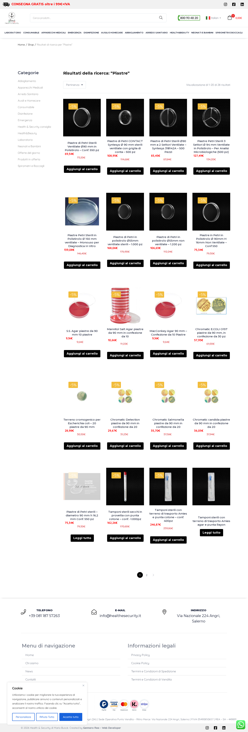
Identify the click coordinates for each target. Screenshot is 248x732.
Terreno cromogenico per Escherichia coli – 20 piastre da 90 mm (82, 423)
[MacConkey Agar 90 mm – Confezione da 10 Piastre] (168, 306)
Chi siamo (31, 663)
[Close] (83, 685)
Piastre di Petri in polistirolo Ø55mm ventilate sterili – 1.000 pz (125, 240)
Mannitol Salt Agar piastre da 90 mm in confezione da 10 (125, 332)
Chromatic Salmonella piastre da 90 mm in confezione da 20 (168, 423)
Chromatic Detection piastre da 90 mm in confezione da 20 (125, 423)
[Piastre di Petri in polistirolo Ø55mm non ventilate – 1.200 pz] (168, 212)
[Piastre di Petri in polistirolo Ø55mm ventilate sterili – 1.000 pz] (125, 212)
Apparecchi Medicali (53, 32)
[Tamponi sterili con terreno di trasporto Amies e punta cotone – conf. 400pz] (168, 486)
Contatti (30, 679)
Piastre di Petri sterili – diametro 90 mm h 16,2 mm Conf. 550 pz (82, 515)
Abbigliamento (134, 32)
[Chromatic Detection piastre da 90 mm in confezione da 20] (125, 396)
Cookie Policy (140, 663)
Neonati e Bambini (202, 32)
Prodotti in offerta (29, 159)
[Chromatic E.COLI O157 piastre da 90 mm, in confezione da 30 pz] (211, 306)
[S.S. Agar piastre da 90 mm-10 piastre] (82, 306)
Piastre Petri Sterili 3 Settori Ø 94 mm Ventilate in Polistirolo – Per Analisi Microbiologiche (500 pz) (211, 146)
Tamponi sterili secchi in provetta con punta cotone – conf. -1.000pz (125, 515)
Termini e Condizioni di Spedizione (153, 671)
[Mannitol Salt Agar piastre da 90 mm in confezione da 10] (125, 306)
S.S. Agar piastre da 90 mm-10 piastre (82, 332)
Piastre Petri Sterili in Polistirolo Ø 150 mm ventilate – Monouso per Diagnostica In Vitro (82, 240)
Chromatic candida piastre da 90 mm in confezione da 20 (211, 423)
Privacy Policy (140, 655)
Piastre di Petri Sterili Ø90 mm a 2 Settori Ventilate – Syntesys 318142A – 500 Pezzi (168, 146)
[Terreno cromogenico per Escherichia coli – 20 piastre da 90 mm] (82, 396)
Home (21, 44)
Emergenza (75, 32)
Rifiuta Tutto (47, 717)
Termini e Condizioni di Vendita (151, 679)
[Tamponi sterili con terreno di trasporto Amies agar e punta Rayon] (211, 486)
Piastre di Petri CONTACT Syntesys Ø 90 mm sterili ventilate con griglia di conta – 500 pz (125, 146)
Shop (31, 44)
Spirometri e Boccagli (229, 32)
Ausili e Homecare (112, 32)
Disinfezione (91, 32)
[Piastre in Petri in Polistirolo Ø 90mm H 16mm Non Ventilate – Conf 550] (211, 212)
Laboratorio (13, 32)
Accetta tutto (71, 717)
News (29, 671)
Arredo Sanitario (157, 32)
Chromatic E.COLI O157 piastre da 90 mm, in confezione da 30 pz (211, 332)
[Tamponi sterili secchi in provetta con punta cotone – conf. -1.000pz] (125, 486)
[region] (47, 703)
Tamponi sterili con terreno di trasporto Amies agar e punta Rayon (211, 521)
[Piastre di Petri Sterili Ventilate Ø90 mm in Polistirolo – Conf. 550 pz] (82, 118)
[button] (234, 18)
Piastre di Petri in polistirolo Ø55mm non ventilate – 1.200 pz (168, 240)
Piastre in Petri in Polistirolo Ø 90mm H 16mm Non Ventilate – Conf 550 (211, 240)
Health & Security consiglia (34, 126)
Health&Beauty (179, 32)
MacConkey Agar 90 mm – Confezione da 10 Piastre (168, 332)
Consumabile (31, 32)
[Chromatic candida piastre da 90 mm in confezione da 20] (211, 396)
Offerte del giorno (29, 153)
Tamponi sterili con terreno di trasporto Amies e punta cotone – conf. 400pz (168, 515)
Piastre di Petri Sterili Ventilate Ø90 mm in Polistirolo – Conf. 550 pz (82, 146)
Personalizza (23, 717)
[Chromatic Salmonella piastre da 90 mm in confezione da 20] (168, 396)
